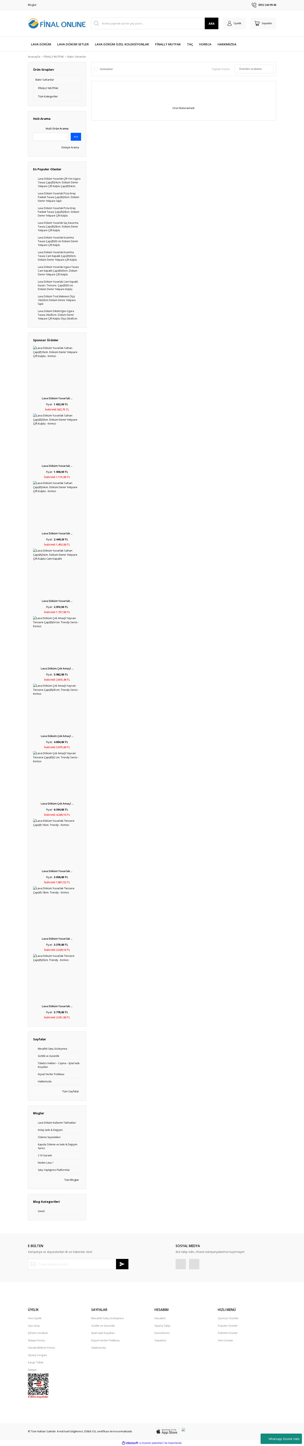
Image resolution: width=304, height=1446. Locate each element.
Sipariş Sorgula (37, 1355)
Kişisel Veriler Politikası (105, 1340)
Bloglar (32, 5)
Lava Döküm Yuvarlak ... (57, 398)
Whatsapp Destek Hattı (284, 1439)
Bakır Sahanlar (76, 56)
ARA (212, 23)
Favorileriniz (162, 1333)
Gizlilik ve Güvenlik (103, 1325)
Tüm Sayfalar (70, 1091)
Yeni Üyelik (35, 1318)
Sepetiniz (160, 1340)
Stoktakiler (106, 69)
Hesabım (160, 1318)
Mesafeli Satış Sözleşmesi (107, 1318)
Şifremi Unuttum (38, 1333)
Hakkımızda (98, 1347)
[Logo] (57, 23)
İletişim (32, 1370)
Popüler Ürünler (228, 1325)
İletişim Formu (36, 1340)
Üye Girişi (34, 1325)
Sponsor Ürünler (228, 1318)
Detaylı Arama (70, 147)
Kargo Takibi (35, 1362)
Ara (76, 136)
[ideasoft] (130, 1443)
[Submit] (122, 1264)
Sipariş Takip (162, 1325)
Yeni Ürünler (225, 1340)
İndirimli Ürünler (228, 1333)
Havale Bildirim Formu (41, 1347)
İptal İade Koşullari (103, 1333)
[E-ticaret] (151, 1443)
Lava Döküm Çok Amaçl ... (57, 668)
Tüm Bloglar (71, 1180)
